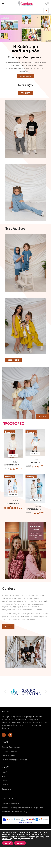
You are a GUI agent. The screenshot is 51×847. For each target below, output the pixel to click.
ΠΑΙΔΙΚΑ (16, 462)
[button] (7, 550)
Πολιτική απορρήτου (9, 751)
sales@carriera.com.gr (19, 811)
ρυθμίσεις (6, 839)
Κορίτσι (4, 780)
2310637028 (14, 803)
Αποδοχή (8, 843)
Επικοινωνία (6, 789)
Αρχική (4, 772)
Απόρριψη (20, 843)
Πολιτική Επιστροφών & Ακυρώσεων (15, 760)
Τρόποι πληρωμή (8, 755)
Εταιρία (5, 785)
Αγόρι (4, 776)
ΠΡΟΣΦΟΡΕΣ (13, 423)
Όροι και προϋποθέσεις (11, 747)
